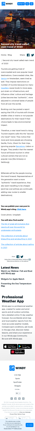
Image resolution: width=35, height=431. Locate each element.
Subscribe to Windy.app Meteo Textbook (16, 259)
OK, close (29, 425)
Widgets (17, 386)
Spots (17, 378)
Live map (17, 375)
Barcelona (20, 146)
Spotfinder (17, 382)
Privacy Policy (13, 414)
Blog (10, 55)
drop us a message (24, 412)
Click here (21, 209)
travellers (5, 88)
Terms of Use (17, 428)
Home (3, 55)
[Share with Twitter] (32, 55)
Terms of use (21, 414)
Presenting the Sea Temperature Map (16, 285)
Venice (4, 78)
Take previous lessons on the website (17, 261)
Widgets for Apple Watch (12, 279)
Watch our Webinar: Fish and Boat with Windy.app (16, 272)
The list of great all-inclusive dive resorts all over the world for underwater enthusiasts (15, 227)
